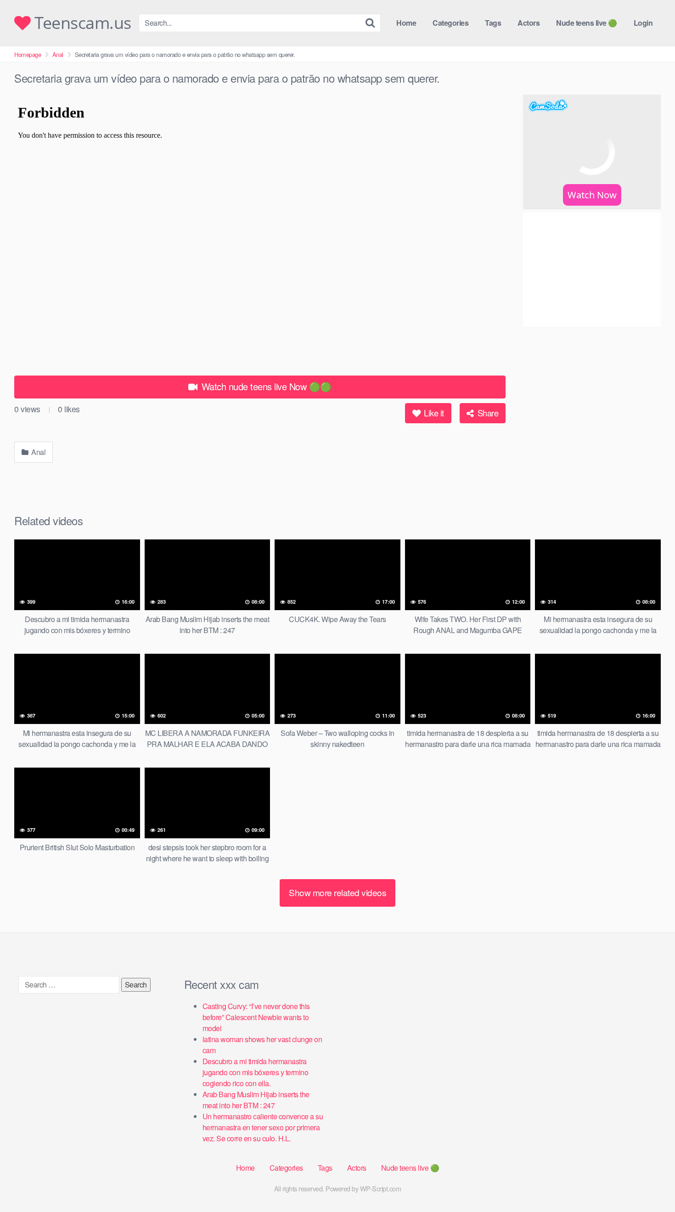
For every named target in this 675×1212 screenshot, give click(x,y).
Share (486, 413)
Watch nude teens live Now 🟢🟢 (265, 386)
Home (406, 22)
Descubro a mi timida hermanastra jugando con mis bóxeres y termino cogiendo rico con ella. (255, 1072)
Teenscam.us (81, 23)
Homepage (27, 54)
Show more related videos (337, 892)
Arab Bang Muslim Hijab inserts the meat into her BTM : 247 (255, 1100)
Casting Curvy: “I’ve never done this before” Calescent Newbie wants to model (256, 1017)
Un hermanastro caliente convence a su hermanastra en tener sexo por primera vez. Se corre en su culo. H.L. (262, 1127)
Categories (450, 22)
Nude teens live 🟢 (586, 22)
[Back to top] (649, 1183)
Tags (493, 22)
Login (643, 22)
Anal (57, 54)
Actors (529, 22)
